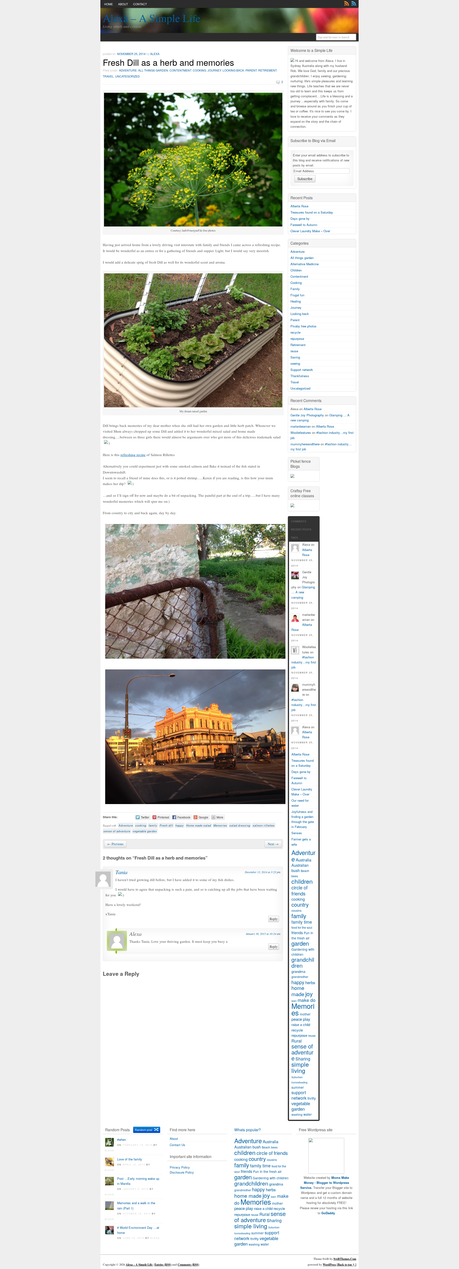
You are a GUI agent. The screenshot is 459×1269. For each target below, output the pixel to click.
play (306, 1019)
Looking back (233, 70)
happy (179, 825)
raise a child (300, 1024)
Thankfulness (299, 376)
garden (300, 943)
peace (296, 1019)
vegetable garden (145, 831)
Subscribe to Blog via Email (312, 140)
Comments (353, 3)
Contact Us (177, 1144)
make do (307, 1000)
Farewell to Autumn (303, 224)
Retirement (267, 70)
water (307, 1114)
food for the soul (301, 927)
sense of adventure (117, 831)
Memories (220, 825)
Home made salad (198, 825)
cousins (296, 910)
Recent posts (301, 529)
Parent (251, 70)
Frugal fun (297, 295)
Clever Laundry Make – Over (310, 231)
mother (305, 1014)
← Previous (115, 844)
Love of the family (129, 1159)
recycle (295, 332)
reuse (294, 351)
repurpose (297, 338)
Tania (121, 872)
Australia (303, 860)
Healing (295, 301)
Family (295, 289)
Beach (305, 871)
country (300, 904)
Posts (346, 3)
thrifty (311, 1098)
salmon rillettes (264, 825)
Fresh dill (166, 825)
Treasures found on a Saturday (311, 212)
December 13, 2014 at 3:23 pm (262, 872)
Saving (295, 357)
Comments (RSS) (188, 1265)
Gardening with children (302, 952)
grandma (298, 971)
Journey (214, 70)
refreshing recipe (133, 454)
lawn (273, 1196)
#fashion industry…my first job (303, 662)
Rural (296, 1041)
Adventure (128, 70)
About (123, 4)
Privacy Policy (180, 1167)
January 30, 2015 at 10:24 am (263, 934)
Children (296, 270)
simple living (300, 1067)
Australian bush (300, 867)
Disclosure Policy (182, 1172)
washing (296, 1114)
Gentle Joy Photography (307, 415)
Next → (273, 844)
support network (298, 1095)
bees (294, 876)
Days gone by (300, 218)
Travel (108, 76)
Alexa (154, 54)
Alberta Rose (299, 206)
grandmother (299, 977)
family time (301, 922)
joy (309, 993)
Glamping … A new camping (303, 592)
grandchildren (302, 962)
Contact (140, 4)
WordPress (329, 1265)
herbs (310, 982)
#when (121, 1139)
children (302, 881)
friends (297, 932)
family (153, 825)
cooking (140, 825)
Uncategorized (127, 76)
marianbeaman (300, 426)
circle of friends (299, 890)
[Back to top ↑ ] (346, 1265)
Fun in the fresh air (302, 935)
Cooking (199, 70)
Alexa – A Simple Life (151, 18)
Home (108, 4)
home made (297, 991)
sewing (295, 363)
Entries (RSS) (162, 1265)
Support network (301, 369)
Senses (296, 833)
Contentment (180, 70)
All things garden (153, 70)
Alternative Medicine (304, 264)
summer (297, 1087)
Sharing (302, 1059)
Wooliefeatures (300, 432)
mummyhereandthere (305, 444)
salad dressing (240, 825)
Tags (294, 537)
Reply (274, 918)
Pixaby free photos (303, 326)
